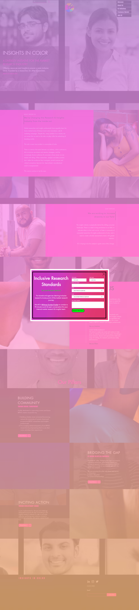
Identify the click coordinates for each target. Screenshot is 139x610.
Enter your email (75, 282)
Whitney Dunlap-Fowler (50, 305)
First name (74, 277)
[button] (103, 274)
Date (73, 287)
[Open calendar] (101, 290)
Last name (91, 277)
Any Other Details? (76, 300)
